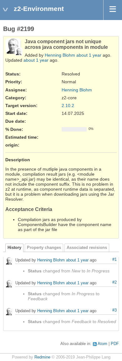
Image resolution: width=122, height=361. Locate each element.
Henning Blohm (60, 55)
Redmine (42, 357)
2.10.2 (68, 105)
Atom (102, 344)
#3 (114, 310)
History (14, 247)
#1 (114, 259)
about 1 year (88, 55)
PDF (115, 344)
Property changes (44, 247)
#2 (114, 282)
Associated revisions (87, 247)
